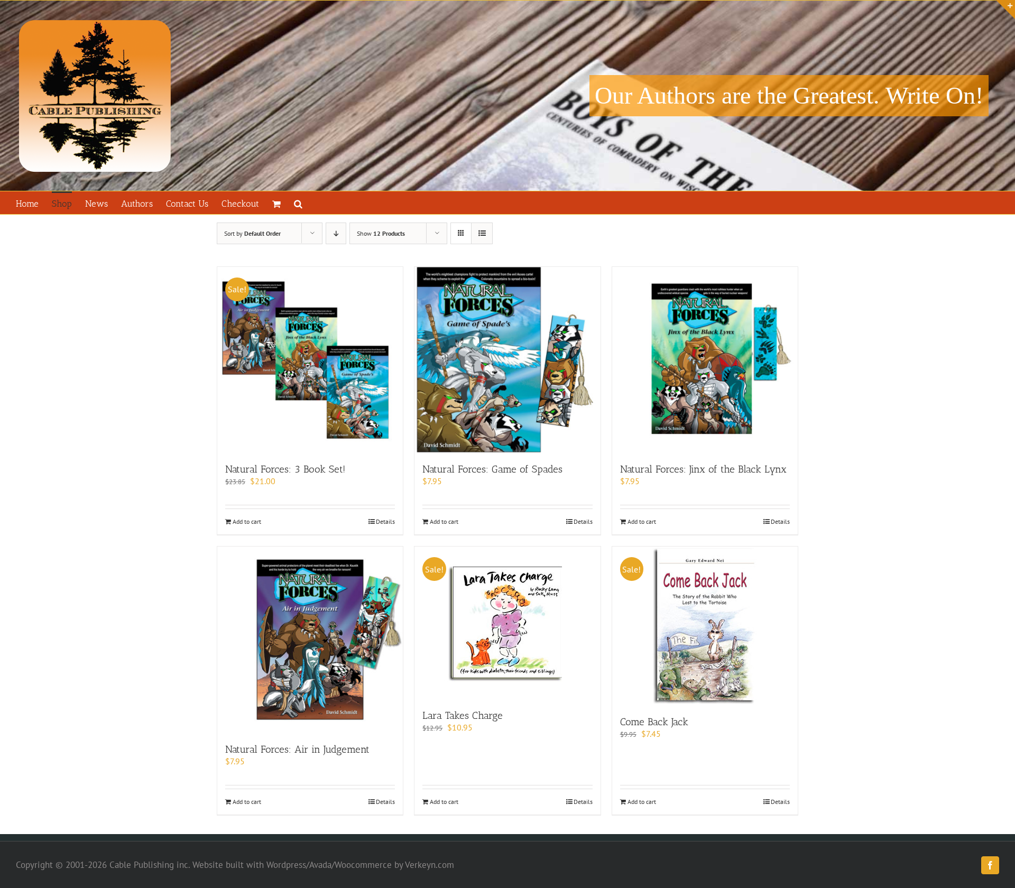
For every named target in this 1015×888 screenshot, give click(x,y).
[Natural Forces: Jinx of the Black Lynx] (705, 359)
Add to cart (247, 521)
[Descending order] (336, 233)
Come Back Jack (654, 722)
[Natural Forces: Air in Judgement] (310, 639)
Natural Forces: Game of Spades (492, 469)
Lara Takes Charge (462, 715)
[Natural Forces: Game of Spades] (507, 359)
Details (385, 521)
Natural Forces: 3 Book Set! (285, 469)
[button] (298, 202)
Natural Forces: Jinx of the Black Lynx (703, 469)
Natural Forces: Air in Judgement (297, 749)
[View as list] (482, 233)
